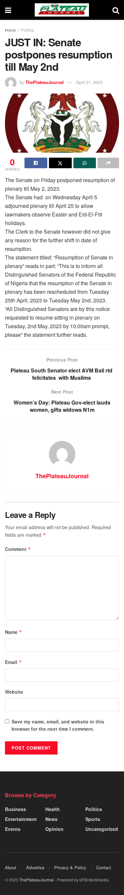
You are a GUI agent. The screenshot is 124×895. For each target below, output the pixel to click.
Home (10, 30)
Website (14, 691)
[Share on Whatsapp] (84, 163)
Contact (103, 867)
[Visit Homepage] (62, 10)
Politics (27, 30)
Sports (92, 819)
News (51, 819)
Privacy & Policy (70, 867)
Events (13, 829)
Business (15, 809)
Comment (18, 549)
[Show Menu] (8, 10)
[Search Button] (115, 10)
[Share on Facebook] (35, 163)
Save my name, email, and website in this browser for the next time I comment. (58, 725)
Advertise (35, 867)
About (10, 867)
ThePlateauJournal (44, 82)
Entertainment (21, 819)
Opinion (54, 829)
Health (52, 809)
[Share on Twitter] (60, 163)
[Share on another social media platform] (108, 163)
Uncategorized (101, 829)
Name (13, 632)
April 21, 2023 (89, 82)
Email (13, 662)
